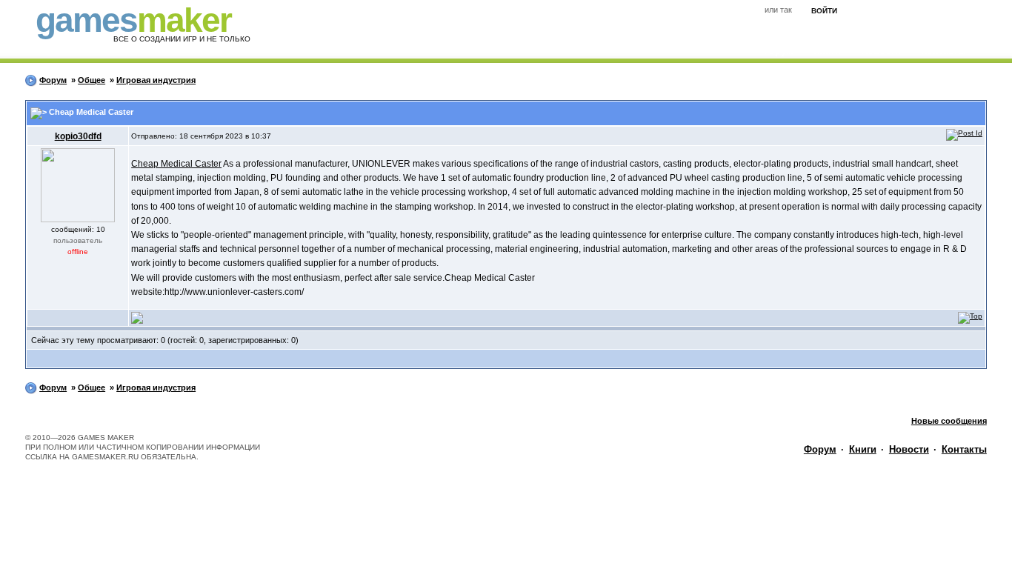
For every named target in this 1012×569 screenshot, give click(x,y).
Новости (909, 449)
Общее (91, 80)
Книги (862, 449)
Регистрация (939, 11)
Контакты (964, 449)
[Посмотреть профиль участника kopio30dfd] (137, 317)
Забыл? (883, 11)
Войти (824, 11)
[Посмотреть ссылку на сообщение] (964, 133)
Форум (53, 80)
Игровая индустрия (156, 80)
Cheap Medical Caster (176, 164)
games (133, 20)
